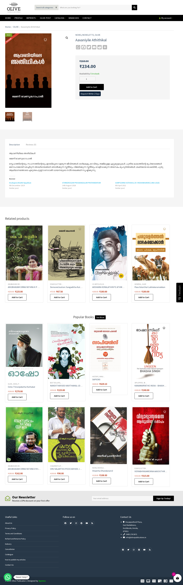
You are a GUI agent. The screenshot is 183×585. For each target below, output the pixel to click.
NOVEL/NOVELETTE (84, 35)
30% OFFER (139, 383)
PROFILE (18, 18)
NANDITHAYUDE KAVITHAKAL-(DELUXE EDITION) (72, 385)
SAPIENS (96, 379)
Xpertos (42, 581)
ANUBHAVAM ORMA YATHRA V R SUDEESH (27, 469)
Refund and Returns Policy (15, 539)
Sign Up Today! (163, 498)
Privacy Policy (10, 528)
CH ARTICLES (97, 284)
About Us (8, 523)
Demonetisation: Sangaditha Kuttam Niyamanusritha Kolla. (77, 287)
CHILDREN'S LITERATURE (59, 466)
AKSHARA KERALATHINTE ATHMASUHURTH (112, 287)
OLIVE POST (45, 18)
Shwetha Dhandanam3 (102, 470)
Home (8, 26)
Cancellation (10, 549)
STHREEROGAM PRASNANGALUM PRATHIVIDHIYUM (81, 183)
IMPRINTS (31, 18)
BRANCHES (74, 18)
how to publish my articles (15, 559)
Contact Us (9, 565)
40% (145, 383)
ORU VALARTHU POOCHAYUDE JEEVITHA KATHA (72, 469)
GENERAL (138, 284)
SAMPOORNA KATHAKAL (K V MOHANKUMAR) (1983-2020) (137, 183)
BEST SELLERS (55, 383)
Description (14, 144)
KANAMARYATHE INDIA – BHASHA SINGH (153, 385)
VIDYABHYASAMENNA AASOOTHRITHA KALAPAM (157, 471)
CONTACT (87, 18)
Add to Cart (91, 87)
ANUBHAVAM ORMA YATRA (17, 284)
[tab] (14, 144)
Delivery (8, 544)
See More (100, 317)
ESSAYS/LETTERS (56, 284)
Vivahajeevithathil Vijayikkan (20, 183)
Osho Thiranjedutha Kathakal (21, 386)
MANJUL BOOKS (105, 376)
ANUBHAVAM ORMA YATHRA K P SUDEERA (27, 287)
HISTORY (95, 376)
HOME (8, 18)
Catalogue (9, 554)
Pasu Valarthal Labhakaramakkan (150, 287)
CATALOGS (59, 18)
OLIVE (16, 26)
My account (166, 18)
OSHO (15, 384)
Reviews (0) (31, 144)
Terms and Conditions (13, 533)
